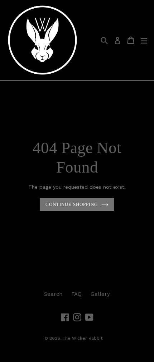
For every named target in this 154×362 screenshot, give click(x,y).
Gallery (100, 294)
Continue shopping (71, 204)
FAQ (76, 294)
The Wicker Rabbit (82, 338)
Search (53, 294)
